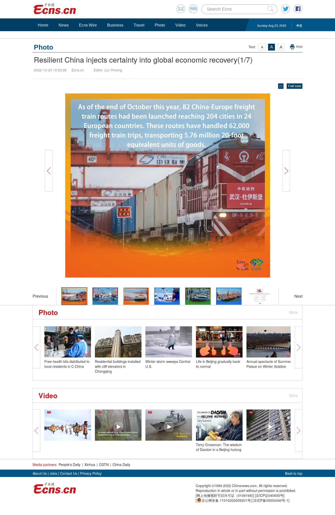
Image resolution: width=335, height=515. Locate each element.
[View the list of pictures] (280, 86)
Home (43, 25)
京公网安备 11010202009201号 (226, 500)
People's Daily (69, 464)
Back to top (293, 473)
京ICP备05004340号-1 (271, 500)
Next (298, 296)
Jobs (53, 473)
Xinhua (89, 464)
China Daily (121, 464)
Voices (202, 25)
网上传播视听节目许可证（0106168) (225, 495)
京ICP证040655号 (269, 495)
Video (180, 25)
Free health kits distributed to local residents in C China (67, 364)
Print (299, 47)
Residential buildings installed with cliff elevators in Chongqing (118, 366)
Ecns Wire (88, 25)
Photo (160, 25)
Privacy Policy (91, 473)
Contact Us (68, 473)
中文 (299, 25)
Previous (40, 296)
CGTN (104, 464)
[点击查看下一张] (229, 185)
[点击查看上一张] (106, 185)
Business (115, 25)
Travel (139, 25)
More (293, 312)
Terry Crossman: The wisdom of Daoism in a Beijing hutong (219, 447)
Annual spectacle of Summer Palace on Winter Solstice (268, 364)
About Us (40, 473)
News (64, 25)
